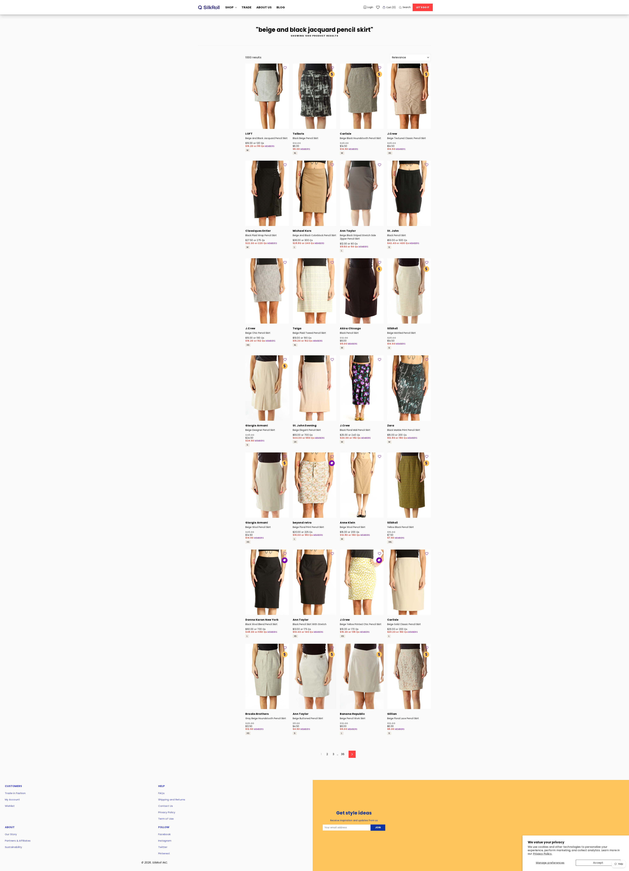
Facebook (164, 834)
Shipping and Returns (171, 799)
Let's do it (422, 7)
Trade (246, 7)
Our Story (11, 834)
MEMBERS (270, 146)
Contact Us (165, 806)
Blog (280, 7)
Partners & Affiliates (17, 840)
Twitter (162, 847)
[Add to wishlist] (285, 67)
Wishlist (10, 806)
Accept (598, 863)
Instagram (165, 840)
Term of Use (166, 818)
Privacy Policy (166, 812)
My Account (12, 799)
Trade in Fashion (15, 793)
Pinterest (164, 853)
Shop (229, 7)
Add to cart (267, 124)
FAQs (161, 793)
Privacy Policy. (542, 854)
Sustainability (13, 847)
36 (342, 754)
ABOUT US (264, 7)
